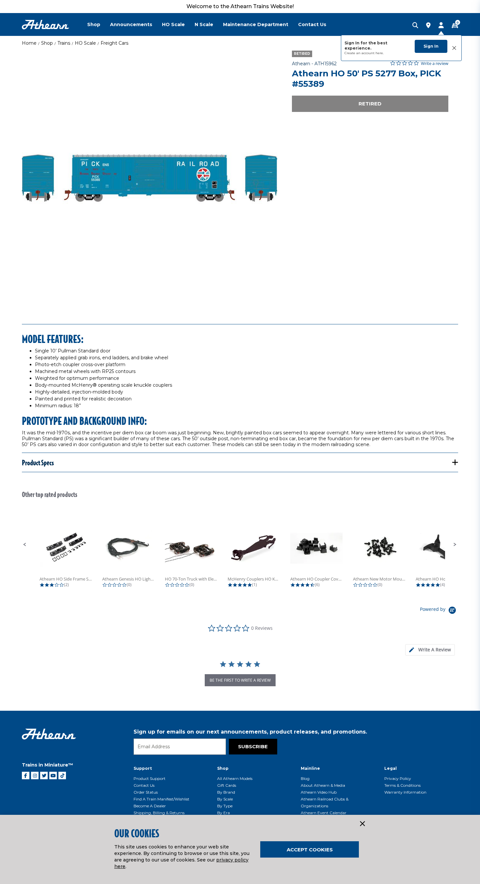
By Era (223, 812)
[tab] (430, 650)
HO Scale (85, 43)
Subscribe (253, 746)
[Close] (362, 824)
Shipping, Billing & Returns (159, 812)
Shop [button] (93, 24)
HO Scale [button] (173, 24)
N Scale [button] (204, 24)
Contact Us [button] (312, 24)
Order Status (146, 792)
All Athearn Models (234, 778)
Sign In (431, 46)
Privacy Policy (397, 778)
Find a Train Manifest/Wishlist (161, 799)
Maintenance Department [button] (255, 24)
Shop (47, 43)
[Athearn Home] (45, 24)
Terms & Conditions (402, 785)
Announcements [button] (131, 24)
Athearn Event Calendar (323, 812)
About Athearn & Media (323, 785)
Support (143, 768)
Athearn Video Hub (319, 792)
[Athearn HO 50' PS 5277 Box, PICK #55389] (149, 178)
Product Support (150, 778)
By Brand (226, 792)
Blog (305, 778)
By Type (224, 805)
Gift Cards (226, 785)
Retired (370, 104)
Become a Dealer (150, 805)
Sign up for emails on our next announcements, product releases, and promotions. (250, 732)
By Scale (225, 799)
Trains (63, 43)
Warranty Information (405, 792)
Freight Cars (114, 43)
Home (29, 43)
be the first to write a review (240, 680)
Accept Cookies (310, 849)
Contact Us (144, 785)
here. (380, 53)
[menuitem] (98, 24)
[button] (25, 545)
